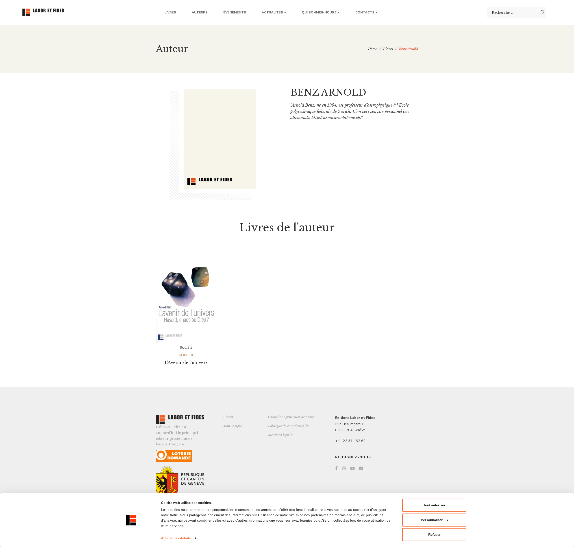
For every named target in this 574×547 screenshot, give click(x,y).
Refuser (434, 534)
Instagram (344, 468)
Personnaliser (432, 520)
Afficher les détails (176, 538)
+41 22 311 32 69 (350, 440)
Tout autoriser (434, 505)
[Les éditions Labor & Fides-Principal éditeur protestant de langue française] (43, 12)
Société (186, 347)
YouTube (352, 468)
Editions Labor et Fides (355, 417)
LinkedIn (361, 468)
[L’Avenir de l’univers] (186, 296)
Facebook (336, 468)
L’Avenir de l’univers (186, 362)
